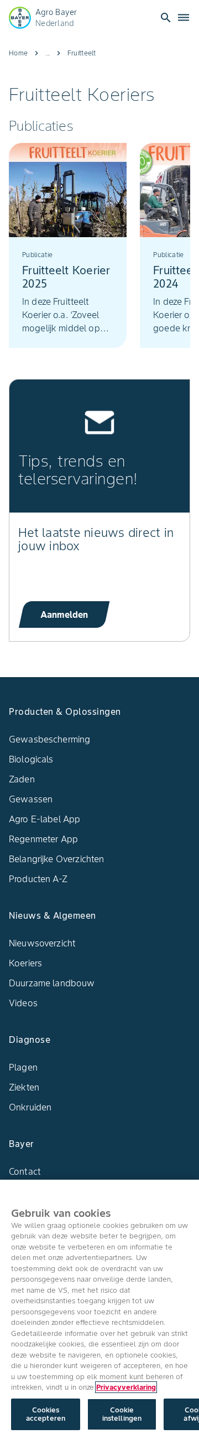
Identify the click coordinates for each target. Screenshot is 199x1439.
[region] (99, 1309)
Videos (23, 1002)
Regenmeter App (43, 838)
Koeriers (25, 963)
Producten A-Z (38, 878)
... (47, 53)
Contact (25, 1171)
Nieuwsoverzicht (42, 943)
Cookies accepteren (45, 1414)
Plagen (23, 1067)
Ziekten (24, 1087)
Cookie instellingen (122, 1414)
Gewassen (31, 799)
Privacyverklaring (126, 1387)
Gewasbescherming (49, 739)
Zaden (22, 779)
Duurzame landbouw (52, 983)
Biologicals (31, 759)
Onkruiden (30, 1107)
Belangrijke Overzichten (56, 858)
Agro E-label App (44, 819)
